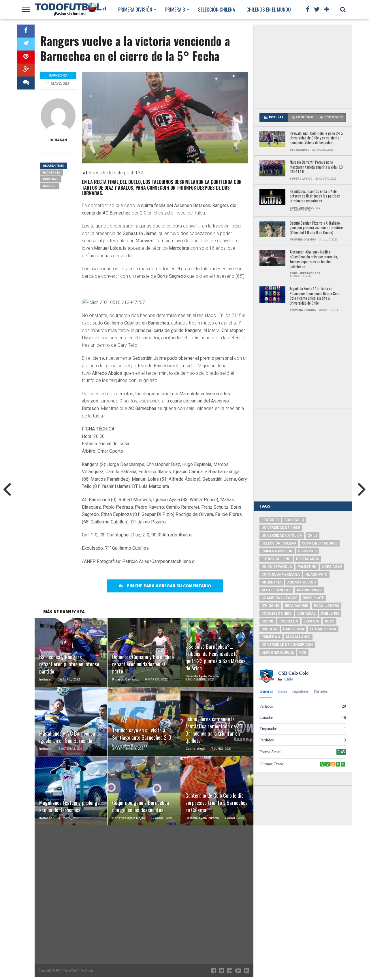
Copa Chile (332, 567)
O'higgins (270, 606)
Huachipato (316, 575)
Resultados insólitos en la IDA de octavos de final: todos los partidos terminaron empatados (315, 196)
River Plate (313, 598)
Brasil (267, 621)
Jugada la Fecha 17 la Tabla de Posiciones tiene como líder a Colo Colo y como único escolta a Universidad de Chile (314, 296)
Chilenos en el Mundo (268, 9)
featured (270, 520)
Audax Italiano (301, 582)
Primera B (175, 9)
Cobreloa (288, 621)
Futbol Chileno (276, 559)
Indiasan (58, 140)
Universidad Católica (281, 536)
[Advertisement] (302, 66)
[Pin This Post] (26, 57)
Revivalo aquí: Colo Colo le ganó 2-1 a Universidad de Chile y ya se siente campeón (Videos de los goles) (316, 138)
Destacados (307, 559)
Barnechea (51, 172)
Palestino (307, 567)
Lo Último (304, 117)
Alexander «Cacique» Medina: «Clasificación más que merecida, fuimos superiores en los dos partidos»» (314, 259)
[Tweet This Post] (26, 44)
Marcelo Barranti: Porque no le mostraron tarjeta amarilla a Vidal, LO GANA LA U (316, 167)
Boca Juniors (326, 606)
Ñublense (330, 613)
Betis (329, 621)
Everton (311, 621)
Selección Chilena (216, 9)
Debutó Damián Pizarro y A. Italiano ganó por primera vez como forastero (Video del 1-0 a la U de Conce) (316, 228)
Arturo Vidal (309, 590)
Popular (276, 117)
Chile (312, 536)
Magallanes (298, 637)
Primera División (135, 9)
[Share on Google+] (26, 70)
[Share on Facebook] (26, 31)
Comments (333, 117)
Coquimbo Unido (276, 613)
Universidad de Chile (280, 528)
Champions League (279, 598)
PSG (302, 652)
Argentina (271, 582)
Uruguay (269, 629)
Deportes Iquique (277, 652)
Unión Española (276, 567)
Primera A (270, 637)
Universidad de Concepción (287, 645)
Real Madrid (296, 606)
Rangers (50, 186)
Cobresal (306, 613)
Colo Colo (294, 520)
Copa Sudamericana (280, 575)
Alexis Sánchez (276, 590)
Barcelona (293, 629)
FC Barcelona (323, 629)
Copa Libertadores (320, 543)
